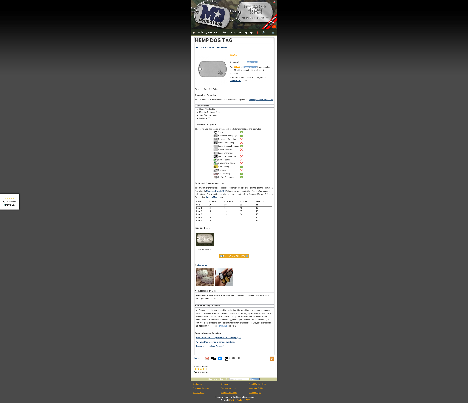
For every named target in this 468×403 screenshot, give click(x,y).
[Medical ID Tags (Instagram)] (204, 286)
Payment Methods (228, 388)
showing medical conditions (261, 100)
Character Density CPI (216, 191)
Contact (197, 358)
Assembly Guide (256, 388)
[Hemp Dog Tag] (212, 84)
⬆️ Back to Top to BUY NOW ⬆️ (234, 256)
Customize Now (250, 67)
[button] (10, 201)
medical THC (235, 81)
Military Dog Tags (209, 32)
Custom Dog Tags (242, 32)
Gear (225, 32)
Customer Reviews (201, 388)
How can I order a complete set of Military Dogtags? (218, 338)
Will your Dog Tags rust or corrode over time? (215, 342)
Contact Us (197, 384)
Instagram (202, 265)
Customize (224, 326)
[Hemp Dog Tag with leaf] (205, 248)
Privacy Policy (199, 393)
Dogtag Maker (212, 197)
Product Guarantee (229, 393)
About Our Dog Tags (257, 384)
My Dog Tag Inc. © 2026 (239, 400)
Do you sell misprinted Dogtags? (210, 346)
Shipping (224, 384)
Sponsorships (255, 393)
